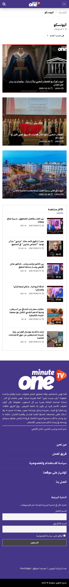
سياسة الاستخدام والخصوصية (48, 463)
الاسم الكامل (61, 511)
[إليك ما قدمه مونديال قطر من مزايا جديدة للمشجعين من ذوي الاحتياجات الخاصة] (55, 339)
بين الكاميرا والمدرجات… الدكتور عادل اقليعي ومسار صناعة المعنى (27, 265)
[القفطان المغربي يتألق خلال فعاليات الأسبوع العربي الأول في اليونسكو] (34, 121)
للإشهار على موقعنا (55, 472)
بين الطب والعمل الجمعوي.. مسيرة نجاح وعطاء (25, 220)
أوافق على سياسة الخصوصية (49, 536)
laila (58, 88)
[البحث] (4, 4)
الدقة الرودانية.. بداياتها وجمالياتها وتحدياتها (28, 288)
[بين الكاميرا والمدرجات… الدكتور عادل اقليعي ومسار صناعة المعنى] (55, 271)
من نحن (61, 444)
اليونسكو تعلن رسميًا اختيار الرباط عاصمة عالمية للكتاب (38, 190)
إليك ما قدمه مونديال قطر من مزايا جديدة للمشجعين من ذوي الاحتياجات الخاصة (26, 335)
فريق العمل (59, 453)
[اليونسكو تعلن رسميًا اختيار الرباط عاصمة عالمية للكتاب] (34, 174)
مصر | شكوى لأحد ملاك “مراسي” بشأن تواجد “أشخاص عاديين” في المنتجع (26, 243)
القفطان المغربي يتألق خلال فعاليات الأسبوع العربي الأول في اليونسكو (37, 136)
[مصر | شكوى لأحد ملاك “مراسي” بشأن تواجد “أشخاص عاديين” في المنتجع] (55, 249)
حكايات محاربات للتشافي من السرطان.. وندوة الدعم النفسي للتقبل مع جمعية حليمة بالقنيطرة (26, 312)
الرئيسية (63, 12)
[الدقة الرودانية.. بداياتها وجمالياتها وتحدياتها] (55, 294)
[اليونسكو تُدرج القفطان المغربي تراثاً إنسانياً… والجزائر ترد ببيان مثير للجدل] (34, 68)
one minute (35, 225)
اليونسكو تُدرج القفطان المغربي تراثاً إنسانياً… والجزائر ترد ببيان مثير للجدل (36, 83)
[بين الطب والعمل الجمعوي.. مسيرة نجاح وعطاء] (55, 226)
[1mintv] (34, 4)
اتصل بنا (61, 481)
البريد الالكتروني (60, 523)
